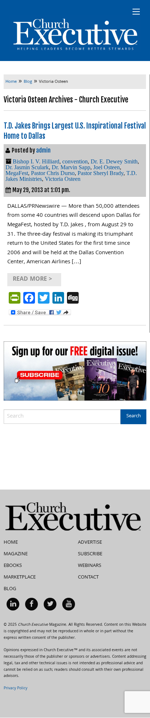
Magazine (16, 554)
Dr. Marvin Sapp (71, 167)
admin (43, 150)
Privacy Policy (15, 688)
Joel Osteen (106, 167)
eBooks (13, 566)
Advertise (90, 543)
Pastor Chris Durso (53, 173)
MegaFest (16, 173)
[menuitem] (13, 604)
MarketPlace (20, 577)
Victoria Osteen (62, 179)
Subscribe (90, 554)
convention (75, 161)
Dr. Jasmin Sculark (27, 167)
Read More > (32, 279)
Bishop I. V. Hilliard (36, 161)
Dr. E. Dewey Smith (114, 161)
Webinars (89, 566)
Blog (10, 589)
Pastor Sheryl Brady (100, 173)
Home (11, 543)
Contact (88, 577)
